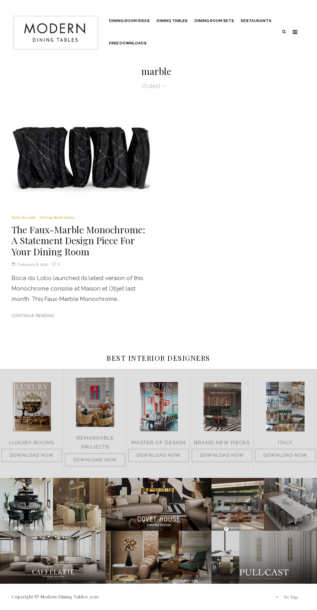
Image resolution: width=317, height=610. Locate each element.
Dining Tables (172, 21)
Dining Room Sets (214, 21)
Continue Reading (33, 315)
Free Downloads (128, 43)
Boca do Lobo (24, 217)
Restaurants (256, 21)
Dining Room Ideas (129, 21)
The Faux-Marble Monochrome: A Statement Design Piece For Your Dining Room (78, 240)
